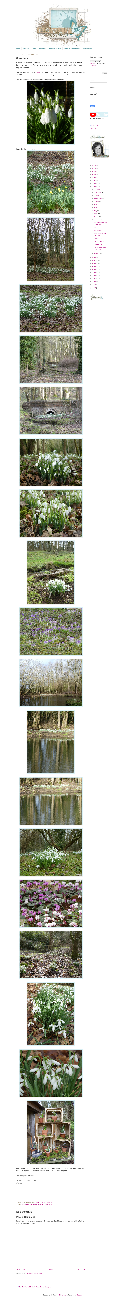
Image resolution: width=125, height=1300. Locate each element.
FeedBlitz (93, 66)
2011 (94, 279)
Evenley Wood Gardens (37, 1204)
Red (95, 227)
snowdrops (48, 1204)
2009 (94, 285)
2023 (94, 174)
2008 (94, 288)
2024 (94, 171)
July (95, 204)
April (96, 214)
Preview (92, 63)
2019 (94, 187)
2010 (94, 282)
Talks (34, 48)
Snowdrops (98, 238)
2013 (94, 272)
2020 (94, 184)
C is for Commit (99, 242)
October (97, 195)
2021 (94, 180)
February (97, 220)
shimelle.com (62, 1295)
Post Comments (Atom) (34, 1273)
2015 (94, 266)
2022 (94, 177)
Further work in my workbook (100, 223)
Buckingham (25, 1204)
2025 (94, 168)
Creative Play (98, 245)
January (97, 253)
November (98, 192)
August (96, 201)
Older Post (81, 1269)
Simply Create (87, 48)
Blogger (79, 1295)
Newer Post (21, 1269)
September (98, 198)
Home (18, 48)
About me (26, 48)
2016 (94, 263)
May (95, 211)
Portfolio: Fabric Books (72, 48)
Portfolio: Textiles (55, 48)
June (96, 208)
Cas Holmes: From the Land (100, 248)
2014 (94, 269)
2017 (39, 72)
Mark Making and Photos (100, 234)
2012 (94, 276)
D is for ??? (97, 230)
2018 (94, 257)
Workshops (42, 48)
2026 (94, 165)
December (97, 189)
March (96, 217)
